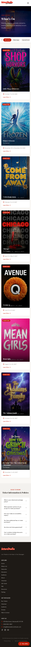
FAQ (2, 586)
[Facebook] (2, 630)
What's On (4, 566)
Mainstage (16, 40)
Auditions (3, 575)
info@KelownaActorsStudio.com (12, 627)
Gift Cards (4, 583)
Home (3, 563)
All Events (7, 40)
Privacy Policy (7, 641)
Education (4, 572)
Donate (3, 609)
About (3, 578)
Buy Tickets (4, 601)
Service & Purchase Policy (21, 641)
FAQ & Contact (5, 612)
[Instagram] (5, 630)
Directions (4, 589)
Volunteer (4, 580)
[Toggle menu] (28, 3)
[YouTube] (8, 630)
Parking (3, 592)
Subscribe (4, 569)
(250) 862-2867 (7, 624)
